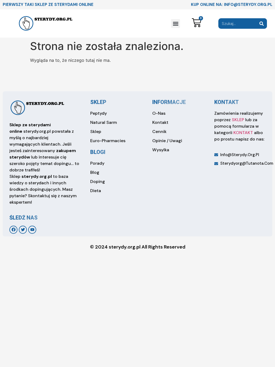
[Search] (261, 23)
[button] (175, 23)
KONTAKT (243, 132)
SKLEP (238, 120)
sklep (98, 102)
